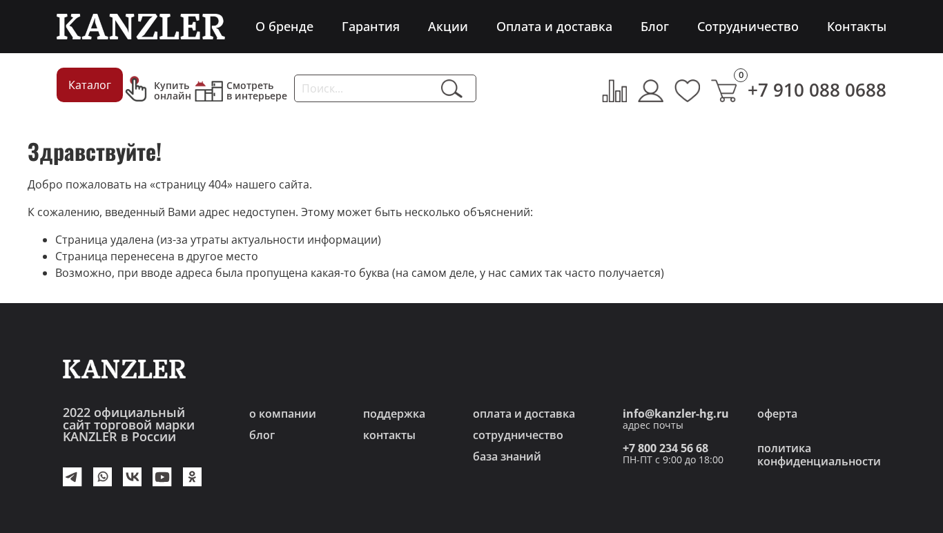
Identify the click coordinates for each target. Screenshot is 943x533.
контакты (389, 434)
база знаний (507, 456)
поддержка (394, 413)
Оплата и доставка (554, 26)
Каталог (89, 85)
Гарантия (371, 26)
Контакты (856, 26)
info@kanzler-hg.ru (676, 413)
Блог (655, 26)
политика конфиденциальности (819, 454)
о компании (282, 413)
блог (262, 434)
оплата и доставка (524, 413)
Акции (448, 26)
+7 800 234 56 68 (665, 447)
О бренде (284, 26)
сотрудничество (518, 434)
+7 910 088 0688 (817, 89)
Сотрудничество (748, 26)
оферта (777, 413)
